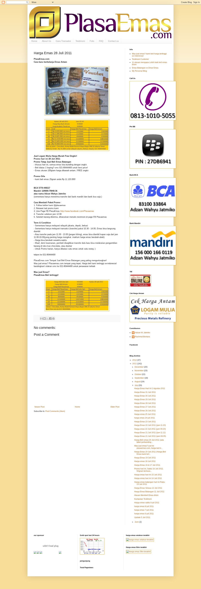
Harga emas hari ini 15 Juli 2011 (148, 475)
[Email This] (41, 318)
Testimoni (80, 41)
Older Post (114, 407)
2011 (134, 364)
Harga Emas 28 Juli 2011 (145, 403)
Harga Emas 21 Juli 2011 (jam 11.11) (150, 433)
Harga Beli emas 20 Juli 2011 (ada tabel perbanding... (149, 441)
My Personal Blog (139, 71)
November (139, 370)
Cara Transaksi (63, 41)
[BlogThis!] (44, 318)
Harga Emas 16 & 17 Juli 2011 (147, 465)
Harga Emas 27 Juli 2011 (145, 407)
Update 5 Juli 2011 (142, 517)
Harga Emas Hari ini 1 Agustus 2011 (149, 388)
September (139, 378)
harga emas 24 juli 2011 (144, 418)
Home (34, 41)
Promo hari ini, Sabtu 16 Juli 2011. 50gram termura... (148, 470)
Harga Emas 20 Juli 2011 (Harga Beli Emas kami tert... (150, 453)
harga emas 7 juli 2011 (144, 510)
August (138, 381)
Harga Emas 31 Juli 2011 (145, 392)
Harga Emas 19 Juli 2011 (145, 458)
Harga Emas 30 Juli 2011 (145, 396)
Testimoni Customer (140, 59)
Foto (92, 41)
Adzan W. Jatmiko (142, 332)
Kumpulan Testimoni (143, 499)
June (137, 522)
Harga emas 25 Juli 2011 (145, 414)
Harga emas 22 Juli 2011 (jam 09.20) (150, 429)
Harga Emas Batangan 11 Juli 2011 (149, 492)
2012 (134, 360)
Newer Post (39, 407)
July (137, 385)
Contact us (113, 41)
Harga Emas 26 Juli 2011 (145, 411)
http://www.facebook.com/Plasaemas (77, 211)
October (138, 374)
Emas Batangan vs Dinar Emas (145, 68)
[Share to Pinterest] (53, 318)
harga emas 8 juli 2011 (144, 506)
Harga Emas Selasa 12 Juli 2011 (148, 488)
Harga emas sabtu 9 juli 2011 (146, 503)
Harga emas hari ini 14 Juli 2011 (148, 478)
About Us (46, 41)
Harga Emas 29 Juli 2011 (145, 399)
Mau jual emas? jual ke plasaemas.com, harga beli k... (148, 447)
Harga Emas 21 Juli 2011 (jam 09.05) (150, 436)
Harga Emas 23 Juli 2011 (145, 422)
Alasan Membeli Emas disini (146, 495)
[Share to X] (47, 318)
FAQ (101, 41)
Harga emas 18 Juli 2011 (145, 461)
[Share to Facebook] (50, 318)
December (139, 367)
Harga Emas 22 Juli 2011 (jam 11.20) (150, 425)
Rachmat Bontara (142, 337)
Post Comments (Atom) (55, 411)
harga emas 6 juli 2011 (144, 514)
